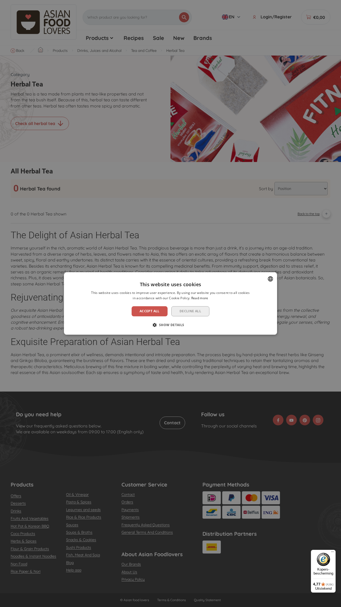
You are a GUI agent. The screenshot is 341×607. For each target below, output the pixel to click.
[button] (170, 325)
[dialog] (170, 303)
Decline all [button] (190, 311)
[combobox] (270, 278)
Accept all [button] (150, 311)
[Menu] (332, 553)
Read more (199, 298)
